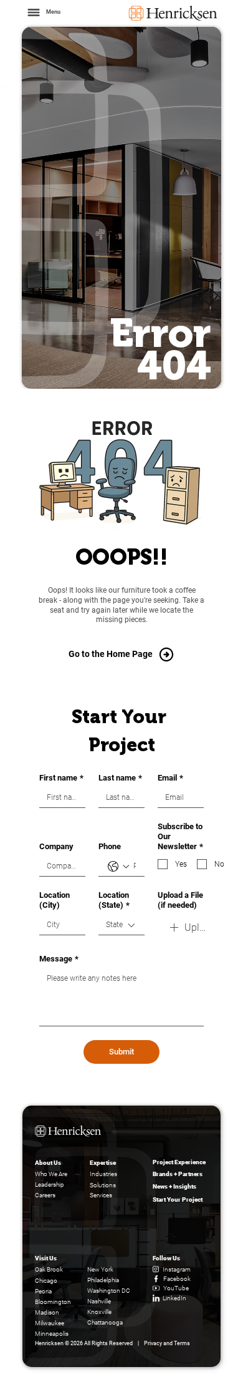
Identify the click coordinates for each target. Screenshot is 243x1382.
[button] (43, 12)
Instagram (177, 1269)
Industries (103, 1173)
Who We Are (51, 1173)
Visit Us (46, 1258)
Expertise (103, 1162)
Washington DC (108, 1290)
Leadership (49, 1184)
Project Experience (179, 1162)
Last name (120, 777)
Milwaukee (49, 1323)
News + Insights (174, 1186)
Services (101, 1195)
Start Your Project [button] (177, 1199)
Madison (47, 1312)
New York (100, 1269)
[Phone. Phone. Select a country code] (118, 866)
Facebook (177, 1278)
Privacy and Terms (167, 1343)
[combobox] (121, 925)
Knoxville (99, 1311)
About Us (48, 1162)
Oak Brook (49, 1269)
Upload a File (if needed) (180, 900)
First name (61, 777)
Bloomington (53, 1301)
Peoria (43, 1291)
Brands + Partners (177, 1173)
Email (170, 777)
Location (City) (54, 900)
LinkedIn (174, 1298)
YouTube (176, 1288)
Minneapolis (52, 1333)
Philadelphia (103, 1280)
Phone (109, 846)
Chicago (46, 1280)
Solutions (103, 1185)
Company (56, 846)
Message (59, 958)
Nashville (99, 1301)
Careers (45, 1195)
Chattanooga (105, 1322)
